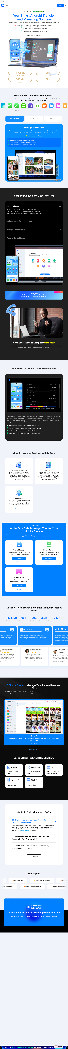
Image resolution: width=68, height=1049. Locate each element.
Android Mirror (19, 585)
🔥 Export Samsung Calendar (46, 886)
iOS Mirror (19, 589)
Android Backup (49, 558)
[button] (31, 743)
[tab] (10, 693)
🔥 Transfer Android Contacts (54, 880)
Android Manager (19, 558)
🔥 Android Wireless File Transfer (17, 886)
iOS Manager (19, 561)
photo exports (25, 830)
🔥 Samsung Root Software (27, 880)
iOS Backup (49, 561)
